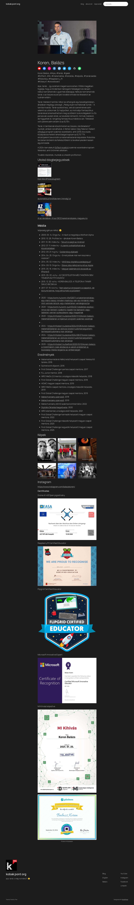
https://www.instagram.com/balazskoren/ (56, 486)
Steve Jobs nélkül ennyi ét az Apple (77, 265)
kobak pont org (13, 4)
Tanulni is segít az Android (72, 242)
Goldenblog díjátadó (69, 251)
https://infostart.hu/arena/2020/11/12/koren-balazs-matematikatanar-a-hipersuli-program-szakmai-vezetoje (67, 317)
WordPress (125, 899)
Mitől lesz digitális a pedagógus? (76, 261)
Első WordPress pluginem (49, 179)
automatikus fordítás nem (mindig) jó (54, 198)
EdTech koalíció (62, 147)
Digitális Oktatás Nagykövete (54, 407)
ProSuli (42, 131)
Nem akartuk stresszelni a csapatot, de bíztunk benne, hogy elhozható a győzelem (67, 289)
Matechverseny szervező (52, 396)
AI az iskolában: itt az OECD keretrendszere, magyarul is (62, 218)
